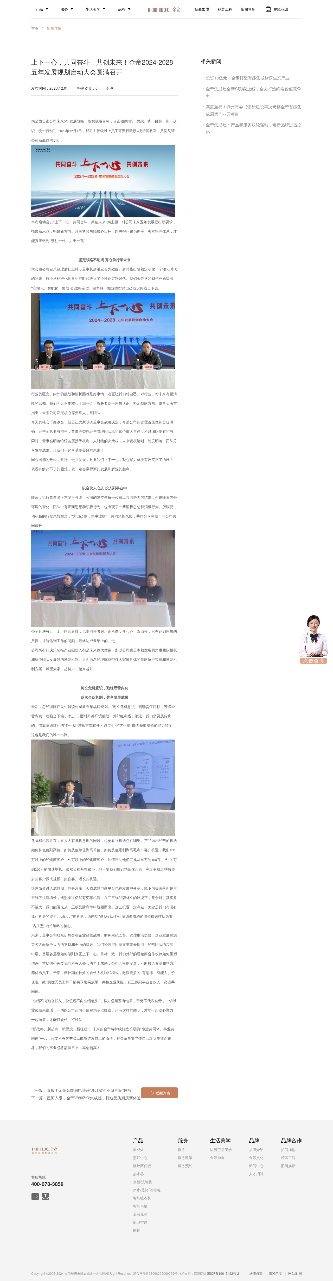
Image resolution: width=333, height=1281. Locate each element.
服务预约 (185, 1165)
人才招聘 (256, 1173)
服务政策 (185, 1157)
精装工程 (225, 9)
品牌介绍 (256, 1149)
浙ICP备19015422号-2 (223, 1273)
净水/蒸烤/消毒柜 (147, 1189)
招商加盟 (202, 9)
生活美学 (93, 9)
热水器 (138, 1173)
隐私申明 (275, 1273)
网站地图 (295, 1273)
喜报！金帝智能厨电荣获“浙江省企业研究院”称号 (89, 1090)
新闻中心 (256, 1165)
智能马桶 (140, 1206)
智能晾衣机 (142, 1197)
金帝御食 (217, 1157)
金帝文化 (256, 1157)
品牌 (121, 9)
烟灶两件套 (142, 1165)
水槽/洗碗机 (142, 1181)
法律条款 (256, 1273)
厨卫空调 (140, 1222)
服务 (64, 9)
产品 (39, 9)
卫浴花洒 (140, 1214)
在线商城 (280, 9)
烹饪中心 (140, 1157)
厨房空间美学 (221, 1149)
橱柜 (136, 1230)
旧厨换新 (248, 9)
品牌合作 (291, 1140)
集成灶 (138, 1149)
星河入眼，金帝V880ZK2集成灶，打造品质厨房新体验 (94, 1097)
